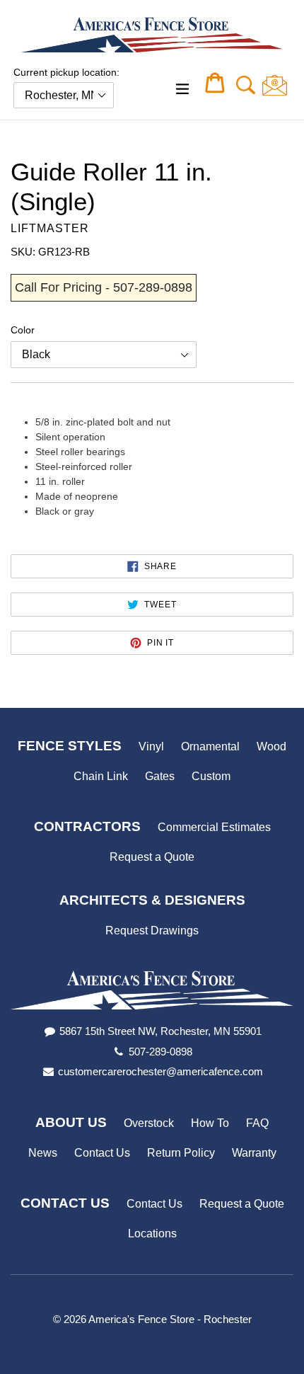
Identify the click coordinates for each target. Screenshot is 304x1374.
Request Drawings (152, 930)
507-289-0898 (160, 1052)
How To (210, 1123)
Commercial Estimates (214, 827)
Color (23, 330)
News (42, 1153)
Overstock (149, 1123)
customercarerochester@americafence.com (160, 1071)
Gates (160, 776)
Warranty (254, 1153)
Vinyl (151, 746)
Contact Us (102, 1153)
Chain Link (101, 776)
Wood (271, 746)
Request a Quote (152, 857)
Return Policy (181, 1153)
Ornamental (210, 746)
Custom (211, 776)
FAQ (257, 1123)
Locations (152, 1233)
